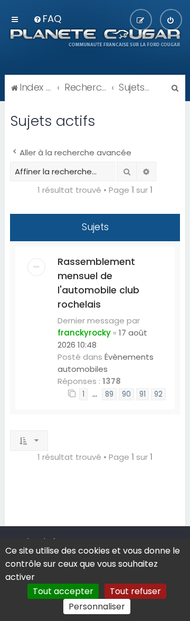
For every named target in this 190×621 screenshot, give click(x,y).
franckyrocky (84, 332)
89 (109, 394)
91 (142, 394)
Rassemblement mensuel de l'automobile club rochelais (98, 283)
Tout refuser (135, 591)
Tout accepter (63, 591)
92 (158, 394)
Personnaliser (97, 606)
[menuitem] (47, 18)
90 (126, 394)
